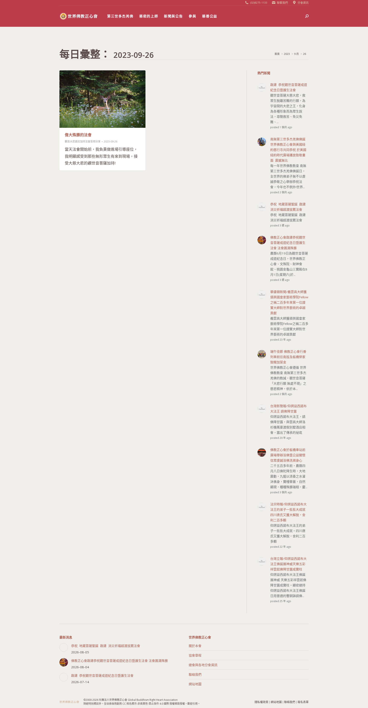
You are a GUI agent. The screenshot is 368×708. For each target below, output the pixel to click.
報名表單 (303, 702)
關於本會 (195, 646)
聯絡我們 (195, 674)
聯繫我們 (282, 2)
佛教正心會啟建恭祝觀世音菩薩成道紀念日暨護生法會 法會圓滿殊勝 (119, 660)
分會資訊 (303, 2)
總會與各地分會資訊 (203, 665)
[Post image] (63, 647)
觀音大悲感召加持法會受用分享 (83, 141)
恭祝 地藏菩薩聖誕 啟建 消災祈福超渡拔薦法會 (105, 646)
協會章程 (195, 655)
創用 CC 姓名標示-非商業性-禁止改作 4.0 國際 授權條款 (148, 703)
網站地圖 (195, 684)
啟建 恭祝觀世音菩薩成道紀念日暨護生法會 (102, 675)
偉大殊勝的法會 (78, 134)
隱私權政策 (261, 702)
